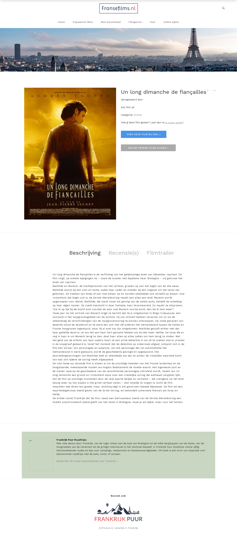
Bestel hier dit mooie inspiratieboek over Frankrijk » (87, 461)
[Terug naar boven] (228, 529)
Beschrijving (85, 252)
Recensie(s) (124, 252)
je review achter (174, 122)
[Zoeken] (223, 8)
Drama (138, 114)
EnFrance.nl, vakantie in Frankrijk (118, 528)
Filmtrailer (160, 252)
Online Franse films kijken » (148, 148)
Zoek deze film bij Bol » (144, 134)
